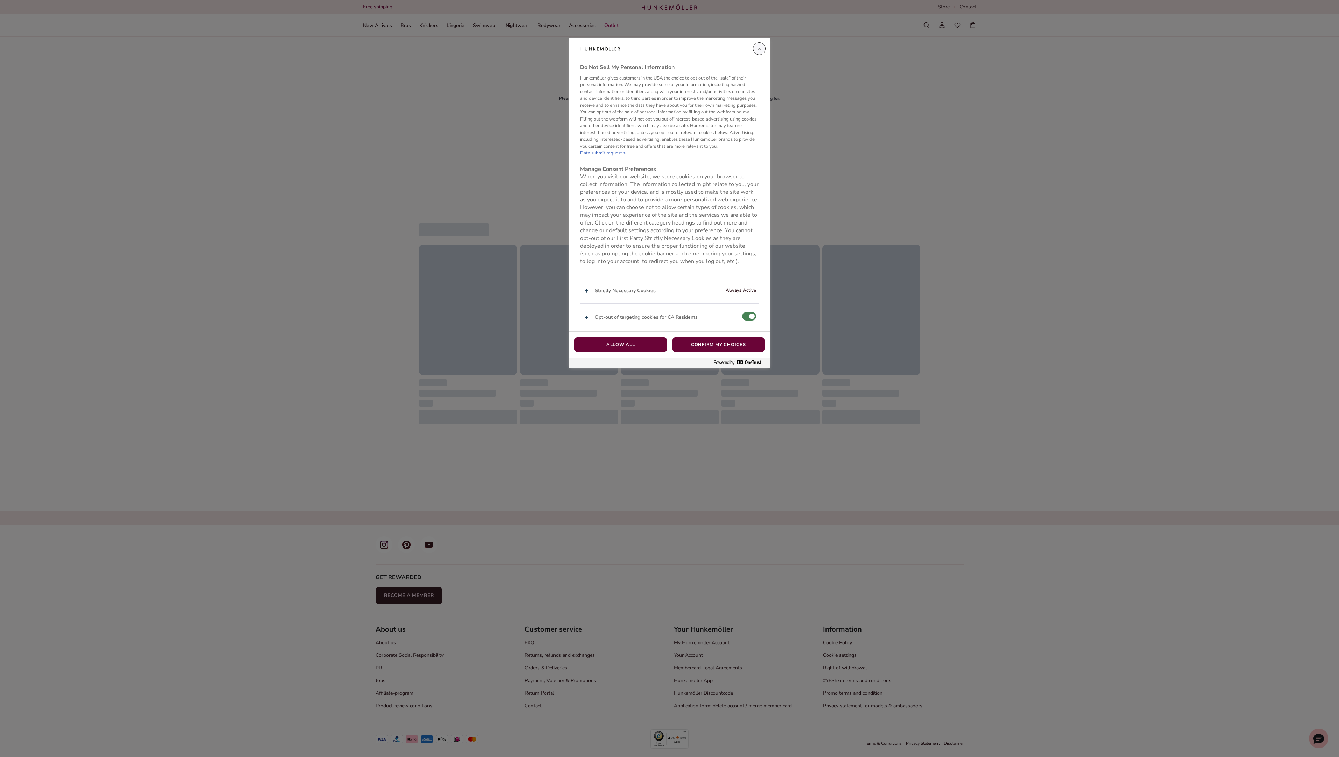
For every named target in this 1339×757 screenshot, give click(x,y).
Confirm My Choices (718, 345)
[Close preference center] (759, 48)
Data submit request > (603, 153)
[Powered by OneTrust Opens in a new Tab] (740, 362)
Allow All (620, 345)
